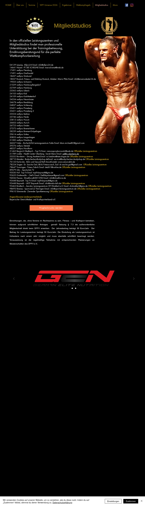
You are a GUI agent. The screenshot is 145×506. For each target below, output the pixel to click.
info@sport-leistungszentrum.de (63, 188)
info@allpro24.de (45, 64)
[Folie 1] (72, 288)
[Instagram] (131, 5)
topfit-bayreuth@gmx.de (43, 172)
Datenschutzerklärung (62, 502)
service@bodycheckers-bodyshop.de (69, 159)
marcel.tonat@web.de (54, 67)
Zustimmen (131, 501)
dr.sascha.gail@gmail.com (70, 164)
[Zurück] (13, 279)
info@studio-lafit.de (53, 183)
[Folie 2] (75, 288)
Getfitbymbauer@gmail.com (52, 175)
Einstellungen (113, 501)
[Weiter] (133, 279)
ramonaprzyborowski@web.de (60, 151)
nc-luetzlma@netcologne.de (57, 156)
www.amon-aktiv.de (66, 161)
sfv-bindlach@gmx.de (79, 186)
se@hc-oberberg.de (70, 153)
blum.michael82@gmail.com (72, 143)
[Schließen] (141, 501)
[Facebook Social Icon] (126, 5)
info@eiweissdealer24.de (85, 79)
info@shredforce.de (57, 178)
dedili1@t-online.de (53, 167)
